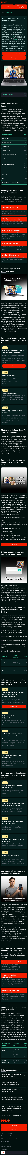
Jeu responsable (5, 1141)
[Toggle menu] (26, 2)
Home (2, 12)
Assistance (4, 1149)
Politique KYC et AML (7, 1133)
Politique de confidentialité (8, 1136)
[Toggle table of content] (25, 94)
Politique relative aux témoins (9, 1138)
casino (15, 39)
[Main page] (4, 2)
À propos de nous (6, 1146)
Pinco (13, 36)
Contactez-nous (5, 1144)
